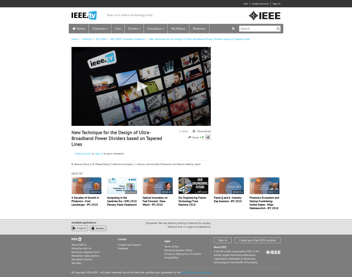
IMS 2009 (101, 39)
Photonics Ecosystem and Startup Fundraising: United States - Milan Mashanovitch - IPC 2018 (264, 203)
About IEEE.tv (79, 244)
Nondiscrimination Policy (178, 250)
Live (118, 28)
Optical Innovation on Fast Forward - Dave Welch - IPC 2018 (155, 201)
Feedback (123, 248)
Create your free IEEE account (257, 240)
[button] (141, 86)
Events (133, 28)
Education (154, 28)
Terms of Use (171, 246)
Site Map (76, 263)
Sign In (276, 3)
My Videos (178, 28)
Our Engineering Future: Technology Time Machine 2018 (192, 201)
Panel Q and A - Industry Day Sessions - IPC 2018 (228, 199)
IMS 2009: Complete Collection (128, 39)
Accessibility (171, 257)
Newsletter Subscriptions (85, 255)
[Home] (84, 15)
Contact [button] (122, 239)
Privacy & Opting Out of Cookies (182, 254)
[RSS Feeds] (234, 28)
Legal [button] (167, 241)
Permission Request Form (86, 252)
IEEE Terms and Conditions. (196, 272)
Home (80, 28)
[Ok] (278, 29)
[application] (141, 86)
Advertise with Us (81, 248)
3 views (183, 131)
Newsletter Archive (82, 259)
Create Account (260, 3)
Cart (245, 3)
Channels (98, 28)
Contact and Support (129, 244)
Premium (199, 28)
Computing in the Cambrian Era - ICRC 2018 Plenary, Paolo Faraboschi (122, 201)
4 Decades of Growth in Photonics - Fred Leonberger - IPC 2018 (85, 201)
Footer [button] (75, 239)
